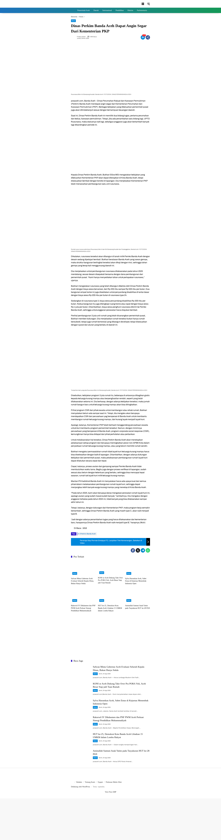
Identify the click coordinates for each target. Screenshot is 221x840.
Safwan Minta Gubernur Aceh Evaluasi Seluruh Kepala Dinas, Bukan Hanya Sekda (82, 581)
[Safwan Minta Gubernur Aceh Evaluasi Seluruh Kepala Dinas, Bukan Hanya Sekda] (83, 568)
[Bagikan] (148, 37)
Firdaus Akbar (81, 36)
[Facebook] (133, 550)
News (73, 20)
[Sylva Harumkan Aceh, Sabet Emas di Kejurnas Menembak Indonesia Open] (137, 568)
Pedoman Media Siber (114, 782)
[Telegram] (143, 550)
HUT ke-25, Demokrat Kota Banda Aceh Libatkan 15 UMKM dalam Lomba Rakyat (110, 608)
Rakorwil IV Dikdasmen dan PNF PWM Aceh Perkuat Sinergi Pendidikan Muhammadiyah (83, 608)
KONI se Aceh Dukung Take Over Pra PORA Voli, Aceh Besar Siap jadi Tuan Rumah (110, 580)
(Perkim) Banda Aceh (88, 534)
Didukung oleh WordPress (80, 787)
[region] (110, 149)
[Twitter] (138, 550)
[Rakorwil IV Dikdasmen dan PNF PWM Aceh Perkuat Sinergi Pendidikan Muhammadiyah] (83, 595)
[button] (142, 3)
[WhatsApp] (148, 550)
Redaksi (79, 782)
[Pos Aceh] (79, 4)
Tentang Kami (90, 782)
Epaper (100, 782)
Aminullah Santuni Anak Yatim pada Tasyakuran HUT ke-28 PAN (137, 607)
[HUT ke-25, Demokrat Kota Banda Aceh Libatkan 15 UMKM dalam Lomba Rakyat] (110, 595)
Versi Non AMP (110, 792)
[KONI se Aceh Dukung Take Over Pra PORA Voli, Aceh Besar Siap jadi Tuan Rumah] (110, 567)
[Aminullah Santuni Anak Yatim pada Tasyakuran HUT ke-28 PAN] (137, 595)
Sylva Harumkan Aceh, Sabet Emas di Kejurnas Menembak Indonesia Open (135, 581)
